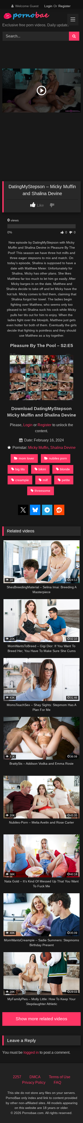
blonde (65, 469)
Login (48, 6)
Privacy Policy (33, 1082)
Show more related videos (41, 1018)
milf (45, 480)
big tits (20, 469)
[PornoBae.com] (30, 16)
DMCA (35, 1077)
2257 (17, 1077)
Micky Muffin (38, 448)
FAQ (57, 1082)
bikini (42, 469)
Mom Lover (26, 458)
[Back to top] (69, 1109)
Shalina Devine (63, 448)
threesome (42, 490)
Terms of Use (59, 1077)
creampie (22, 480)
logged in (31, 1052)
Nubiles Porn (58, 458)
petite (66, 480)
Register (64, 6)
